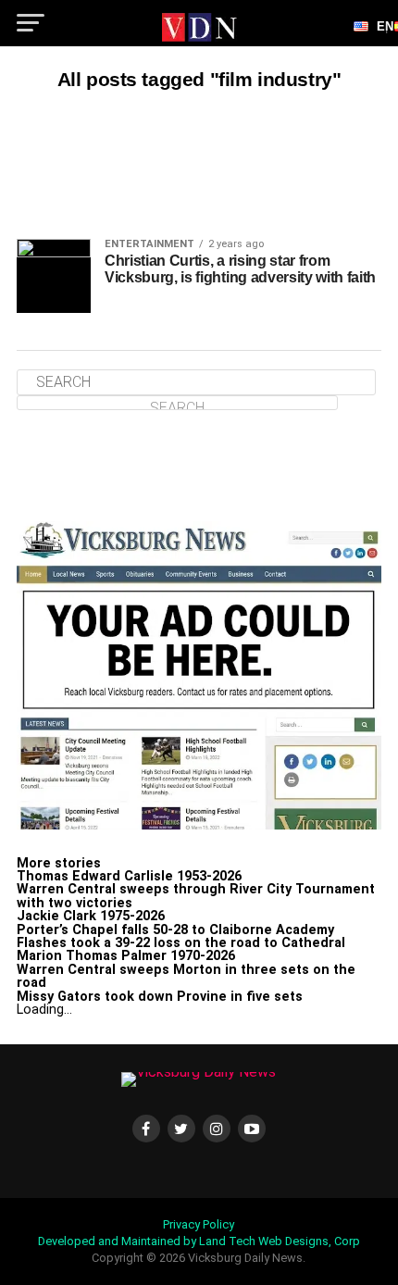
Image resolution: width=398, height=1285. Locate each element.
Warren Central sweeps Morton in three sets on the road (186, 976)
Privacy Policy (198, 1224)
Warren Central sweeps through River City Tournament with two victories (196, 895)
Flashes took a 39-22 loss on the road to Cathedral (181, 943)
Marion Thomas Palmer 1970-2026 (126, 956)
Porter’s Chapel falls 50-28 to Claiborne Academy (175, 930)
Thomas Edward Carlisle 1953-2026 (129, 876)
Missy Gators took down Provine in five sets (160, 996)
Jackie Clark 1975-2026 (91, 916)
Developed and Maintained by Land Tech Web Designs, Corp (199, 1241)
